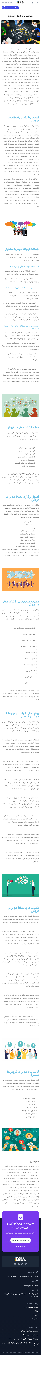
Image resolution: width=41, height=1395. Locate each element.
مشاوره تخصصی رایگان (31, 1307)
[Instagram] (11, 2)
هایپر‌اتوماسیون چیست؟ (30, 1335)
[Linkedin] (3, 2)
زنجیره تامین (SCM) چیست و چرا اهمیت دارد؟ (23, 1339)
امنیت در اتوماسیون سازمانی (29, 1331)
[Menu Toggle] (36, 7)
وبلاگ (36, 1311)
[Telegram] (5, 2)
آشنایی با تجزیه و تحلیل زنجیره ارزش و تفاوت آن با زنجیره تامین (21, 1344)
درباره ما (35, 1315)
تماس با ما (35, 1319)
